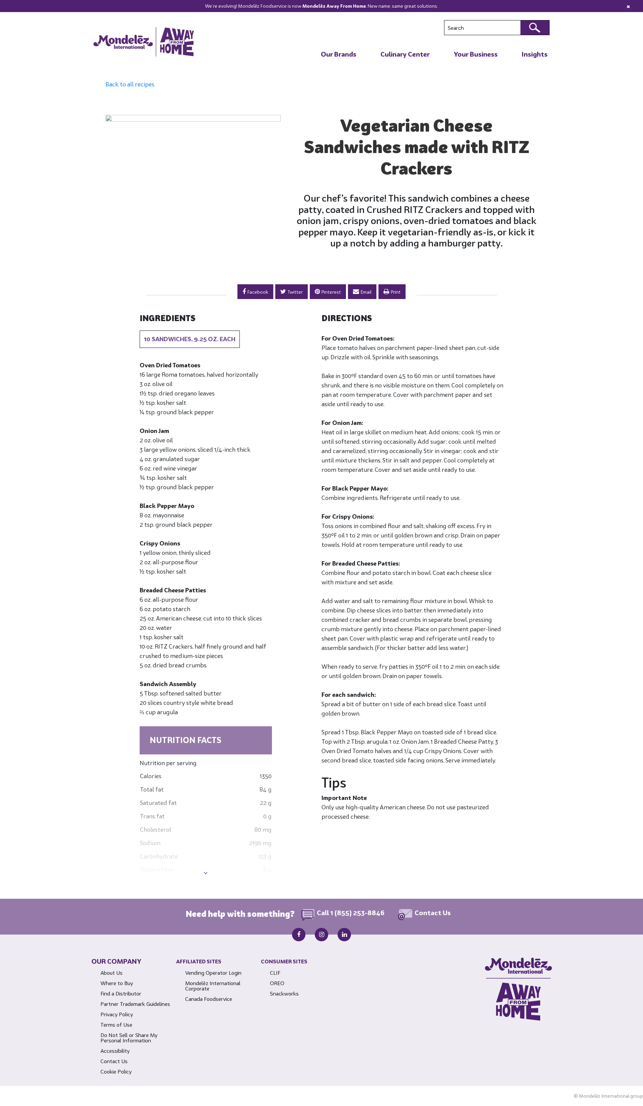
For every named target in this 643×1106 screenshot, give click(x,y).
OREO (277, 983)
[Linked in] (344, 934)
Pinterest (331, 292)
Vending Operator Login (213, 972)
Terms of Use (116, 1024)
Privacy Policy (116, 1014)
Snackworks (284, 993)
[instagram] (321, 934)
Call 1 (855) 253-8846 (350, 913)
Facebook (257, 292)
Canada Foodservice (208, 999)
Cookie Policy (116, 1071)
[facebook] (298, 934)
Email (366, 292)
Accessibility (115, 1050)
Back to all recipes (129, 84)
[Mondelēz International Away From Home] (143, 42)
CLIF (275, 972)
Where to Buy (116, 983)
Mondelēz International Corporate (212, 986)
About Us (111, 972)
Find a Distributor (120, 993)
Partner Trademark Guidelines (135, 1004)
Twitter (295, 292)
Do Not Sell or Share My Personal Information (128, 1038)
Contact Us (433, 913)
